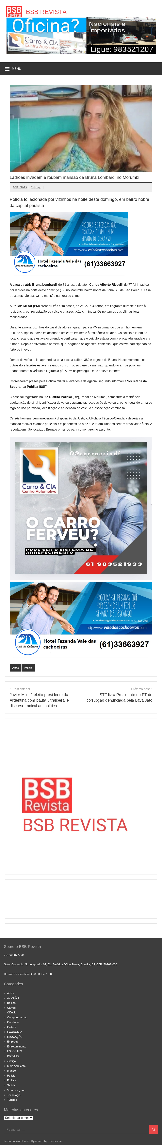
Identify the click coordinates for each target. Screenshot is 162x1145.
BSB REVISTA (46, 11)
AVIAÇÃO (13, 998)
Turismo (12, 1099)
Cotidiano (13, 1022)
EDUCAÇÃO (15, 1036)
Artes (15, 667)
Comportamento (17, 1017)
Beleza (11, 1002)
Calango (36, 187)
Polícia (28, 667)
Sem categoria (16, 1090)
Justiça (11, 1060)
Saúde (11, 1085)
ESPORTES (14, 1051)
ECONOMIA (14, 1031)
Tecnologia (14, 1095)
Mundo (11, 1070)
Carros (11, 1007)
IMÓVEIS (13, 1056)
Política (11, 1080)
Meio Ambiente (16, 1065)
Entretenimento (16, 1046)
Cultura (11, 1027)
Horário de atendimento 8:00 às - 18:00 (28, 974)
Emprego (13, 1041)
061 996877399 (14, 954)
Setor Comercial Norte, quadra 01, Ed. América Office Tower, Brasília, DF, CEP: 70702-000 (60, 964)
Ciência (11, 1012)
